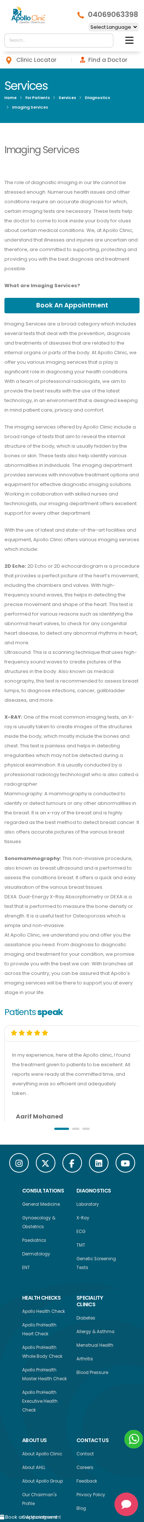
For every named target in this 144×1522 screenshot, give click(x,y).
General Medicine (41, 1206)
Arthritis (84, 1361)
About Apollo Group (42, 1483)
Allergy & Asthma (95, 1333)
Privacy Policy (90, 1497)
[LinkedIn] (99, 1164)
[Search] (105, 40)
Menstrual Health (94, 1347)
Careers (84, 1469)
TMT (80, 1247)
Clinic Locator (36, 60)
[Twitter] (45, 1164)
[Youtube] (125, 1164)
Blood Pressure (92, 1374)
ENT (26, 1269)
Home (10, 98)
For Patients (37, 98)
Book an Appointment (30, 1517)
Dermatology (36, 1256)
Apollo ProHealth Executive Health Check (40, 1403)
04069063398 (113, 15)
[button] (62, 1131)
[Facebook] (72, 1164)
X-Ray (82, 1220)
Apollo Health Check (43, 1313)
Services (67, 98)
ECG (80, 1233)
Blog (81, 1510)
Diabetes (85, 1320)
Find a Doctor (107, 60)
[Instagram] (19, 1164)
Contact (85, 1456)
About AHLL (33, 1469)
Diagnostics (97, 98)
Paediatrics (34, 1242)
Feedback (86, 1483)
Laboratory (87, 1206)
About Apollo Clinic (42, 1456)
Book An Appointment (72, 306)
